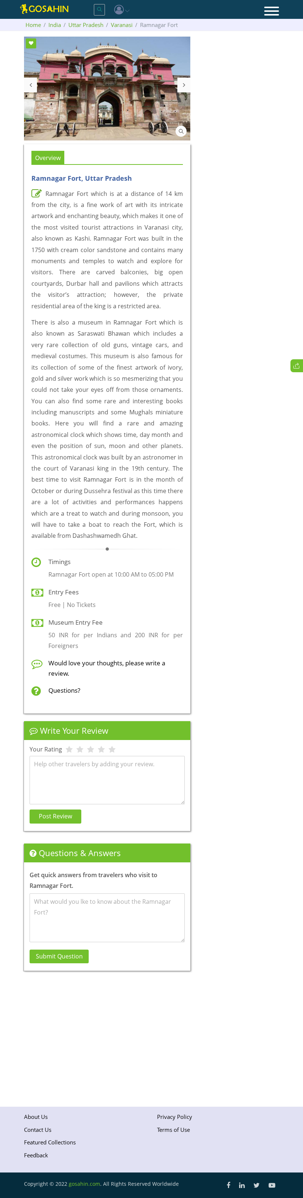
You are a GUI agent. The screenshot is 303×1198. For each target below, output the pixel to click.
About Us (36, 1116)
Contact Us (37, 1129)
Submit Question (59, 956)
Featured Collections (50, 1142)
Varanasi (122, 24)
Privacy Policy (174, 1116)
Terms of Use (173, 1129)
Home (33, 24)
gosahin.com (84, 1183)
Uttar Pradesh (85, 24)
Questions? (64, 690)
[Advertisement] (107, 1037)
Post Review (55, 816)
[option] (107, 88)
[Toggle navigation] (272, 11)
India (54, 24)
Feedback (36, 1155)
